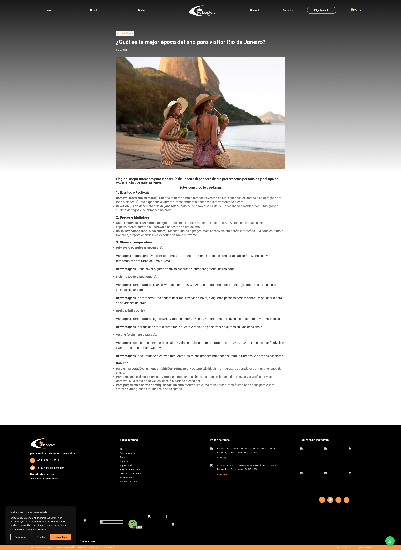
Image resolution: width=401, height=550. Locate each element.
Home (48, 10)
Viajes (129, 33)
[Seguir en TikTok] (330, 500)
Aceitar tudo (61, 537)
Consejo (121, 33)
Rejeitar (41, 537)
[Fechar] (72, 510)
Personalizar (21, 537)
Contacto (255, 10)
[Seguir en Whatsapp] (390, 541)
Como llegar (222, 458)
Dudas (141, 10)
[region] (40, 525)
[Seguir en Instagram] (346, 500)
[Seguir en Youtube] (338, 500)
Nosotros (95, 10)
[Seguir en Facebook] (322, 500)
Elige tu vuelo (321, 10)
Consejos (288, 10)
